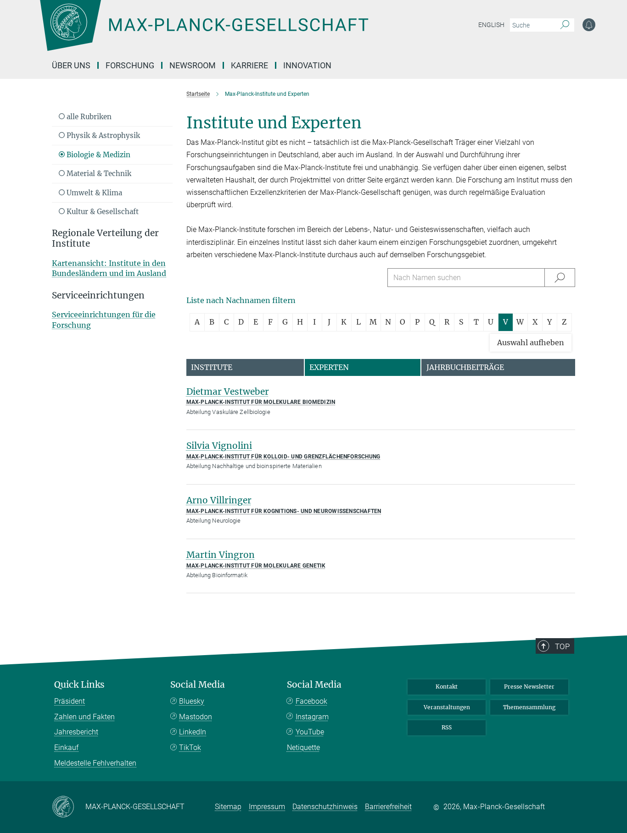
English (491, 24)
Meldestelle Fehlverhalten (95, 763)
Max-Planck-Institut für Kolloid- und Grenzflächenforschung (283, 456)
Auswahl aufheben (530, 342)
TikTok (190, 747)
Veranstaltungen (447, 707)
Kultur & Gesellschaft (102, 211)
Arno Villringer (219, 500)
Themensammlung (529, 707)
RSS (447, 727)
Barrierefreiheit (388, 806)
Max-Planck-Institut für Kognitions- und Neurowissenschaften (283, 511)
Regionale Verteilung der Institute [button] (105, 238)
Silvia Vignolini (219, 445)
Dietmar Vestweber (227, 391)
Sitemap (228, 806)
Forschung (130, 65)
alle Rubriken (88, 116)
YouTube (310, 732)
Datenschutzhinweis (325, 806)
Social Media (197, 684)
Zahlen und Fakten (84, 716)
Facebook (311, 701)
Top (562, 646)
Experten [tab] (329, 367)
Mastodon (195, 716)
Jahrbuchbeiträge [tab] (465, 367)
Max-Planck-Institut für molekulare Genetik (256, 566)
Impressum (267, 806)
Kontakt (447, 686)
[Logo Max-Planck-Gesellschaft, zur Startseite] (203, 32)
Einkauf (66, 747)
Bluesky (191, 701)
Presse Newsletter (529, 686)
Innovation (307, 65)
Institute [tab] (211, 367)
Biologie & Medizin (97, 154)
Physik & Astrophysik (102, 135)
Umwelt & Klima (93, 192)
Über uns (71, 65)
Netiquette (303, 747)
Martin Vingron (220, 554)
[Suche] (564, 25)
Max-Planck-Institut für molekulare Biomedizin (261, 402)
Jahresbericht (76, 732)
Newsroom (192, 65)
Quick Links (79, 684)
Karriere (249, 65)
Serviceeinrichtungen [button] (98, 295)
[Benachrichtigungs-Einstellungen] (588, 24)
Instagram (312, 716)
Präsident (69, 701)
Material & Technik (98, 173)
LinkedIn (192, 732)
